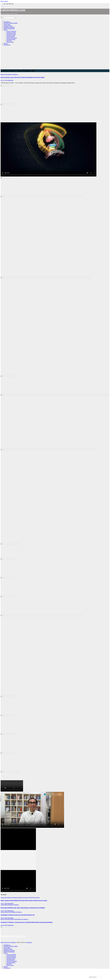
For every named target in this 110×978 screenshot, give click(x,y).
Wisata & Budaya (11, 36)
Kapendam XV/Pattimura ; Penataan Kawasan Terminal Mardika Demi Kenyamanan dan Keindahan (27, 922)
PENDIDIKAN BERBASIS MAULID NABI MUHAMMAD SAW (18, 915)
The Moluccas (7, 21)
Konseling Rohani (11, 39)
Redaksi (5, 43)
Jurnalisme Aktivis (11, 35)
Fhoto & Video (10, 42)
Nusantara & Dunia (11, 32)
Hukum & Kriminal (11, 34)
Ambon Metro (7, 24)
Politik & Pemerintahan (9, 28)
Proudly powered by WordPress (8, 942)
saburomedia (10, 80)
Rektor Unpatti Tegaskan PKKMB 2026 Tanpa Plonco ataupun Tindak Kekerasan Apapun (24, 900)
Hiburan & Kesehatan (12, 38)
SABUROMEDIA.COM (13, 10)
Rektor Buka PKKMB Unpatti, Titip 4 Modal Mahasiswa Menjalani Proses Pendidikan (23, 907)
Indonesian (93, 977)
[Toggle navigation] (1, 16)
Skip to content (4, 1)
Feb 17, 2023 (4, 80)
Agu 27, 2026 (4, 903)
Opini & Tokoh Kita (11, 31)
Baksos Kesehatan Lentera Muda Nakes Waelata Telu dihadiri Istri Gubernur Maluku (22, 77)
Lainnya (5, 30)
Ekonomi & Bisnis (8, 25)
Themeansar (29, 942)
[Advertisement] (55, 57)
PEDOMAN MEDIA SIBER (11, 23)
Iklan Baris (9, 40)
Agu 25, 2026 (4, 918)
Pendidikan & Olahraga (9, 27)
